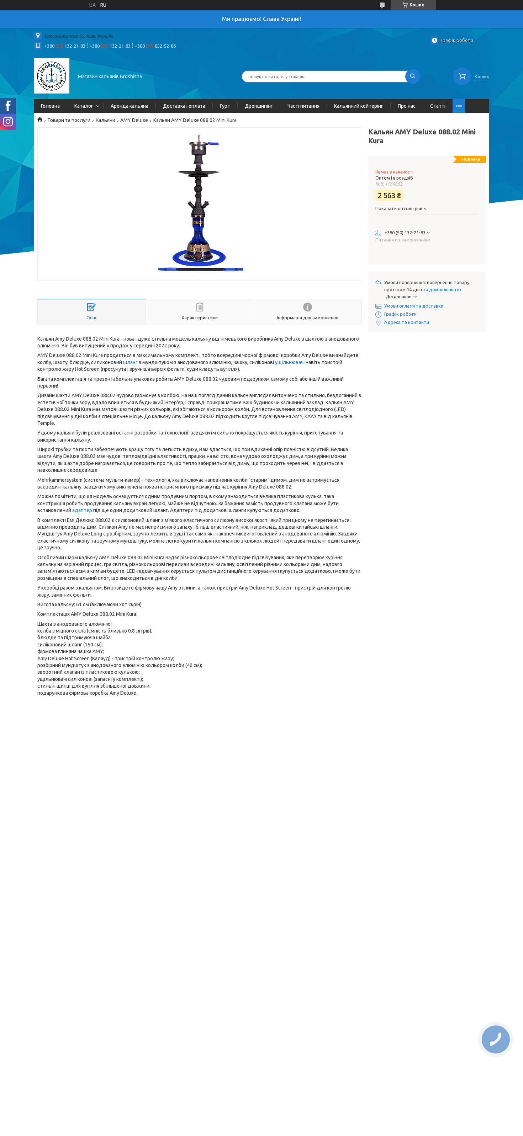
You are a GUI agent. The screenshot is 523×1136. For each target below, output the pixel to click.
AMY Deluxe (134, 120)
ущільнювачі (290, 362)
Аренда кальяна (129, 105)
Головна (50, 105)
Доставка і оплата (184, 105)
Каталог (83, 105)
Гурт (225, 105)
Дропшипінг (259, 105)
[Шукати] (412, 76)
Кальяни (105, 120)
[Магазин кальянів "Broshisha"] (51, 76)
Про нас (407, 105)
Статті (437, 105)
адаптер (82, 510)
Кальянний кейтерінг (358, 105)
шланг (130, 362)
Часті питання (303, 105)
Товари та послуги (68, 120)
